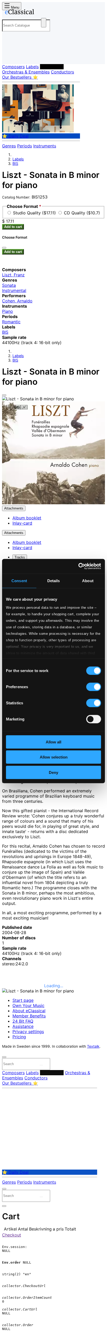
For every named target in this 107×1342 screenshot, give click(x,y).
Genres (9, 145)
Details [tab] (53, 580)
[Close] (4, 395)
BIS (15, 163)
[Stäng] (4, 247)
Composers (13, 66)
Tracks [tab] (20, 557)
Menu (14, 7)
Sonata (9, 285)
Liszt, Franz (13, 274)
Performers (52, 66)
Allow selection (54, 757)
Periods (24, 145)
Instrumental (14, 290)
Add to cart (13, 227)
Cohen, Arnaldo (17, 300)
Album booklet (26, 517)
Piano (7, 311)
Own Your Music (28, 1005)
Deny (53, 772)
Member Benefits (29, 1015)
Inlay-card (22, 523)
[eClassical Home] (52, 12)
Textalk (93, 1046)
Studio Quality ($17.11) (35, 212)
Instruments (44, 145)
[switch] (93, 686)
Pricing (19, 1036)
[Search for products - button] (43, 22)
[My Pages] (9, 56)
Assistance (23, 1026)
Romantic (11, 321)
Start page (23, 1000)
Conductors (62, 71)
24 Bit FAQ (22, 1021)
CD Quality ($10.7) (82, 212)
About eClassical (28, 1010)
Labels (32, 66)
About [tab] (87, 580)
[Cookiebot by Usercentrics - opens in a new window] (78, 566)
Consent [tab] (19, 580)
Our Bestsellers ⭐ (20, 77)
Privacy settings (28, 1031)
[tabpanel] (53, 837)
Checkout (11, 1235)
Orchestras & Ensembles (26, 71)
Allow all (53, 742)
